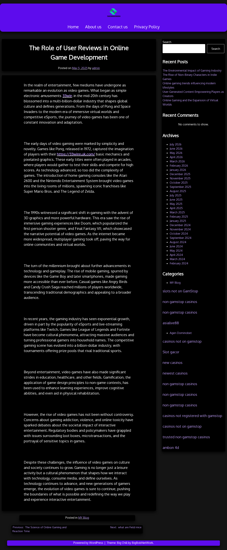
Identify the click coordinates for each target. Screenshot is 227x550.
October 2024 (179, 233)
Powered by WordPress (88, 543)
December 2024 (180, 225)
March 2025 (177, 212)
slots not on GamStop (180, 291)
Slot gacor (171, 352)
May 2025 (176, 204)
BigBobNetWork (142, 543)
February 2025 (179, 216)
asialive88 (171, 323)
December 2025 (180, 174)
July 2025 (175, 195)
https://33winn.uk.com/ (76, 154)
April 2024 (176, 255)
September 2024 (180, 238)
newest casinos (175, 373)
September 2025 (180, 187)
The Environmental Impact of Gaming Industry (192, 70)
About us (93, 26)
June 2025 (176, 199)
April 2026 (176, 157)
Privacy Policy (147, 26)
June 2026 (176, 148)
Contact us (118, 26)
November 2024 (180, 229)
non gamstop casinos (180, 301)
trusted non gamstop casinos (186, 437)
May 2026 (176, 153)
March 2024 (177, 259)
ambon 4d (171, 447)
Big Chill (122, 543)
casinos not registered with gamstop (192, 415)
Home (73, 26)
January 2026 (178, 170)
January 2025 (178, 221)
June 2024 (176, 246)
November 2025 (180, 178)
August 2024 (178, 242)
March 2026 (177, 161)
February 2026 (179, 165)
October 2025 (179, 182)
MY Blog (83, 517)
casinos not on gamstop (182, 341)
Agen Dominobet (181, 333)
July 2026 (175, 144)
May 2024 (176, 250)
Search (167, 42)
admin (96, 68)
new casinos (172, 362)
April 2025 (176, 208)
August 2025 (178, 191)
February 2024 (179, 263)
